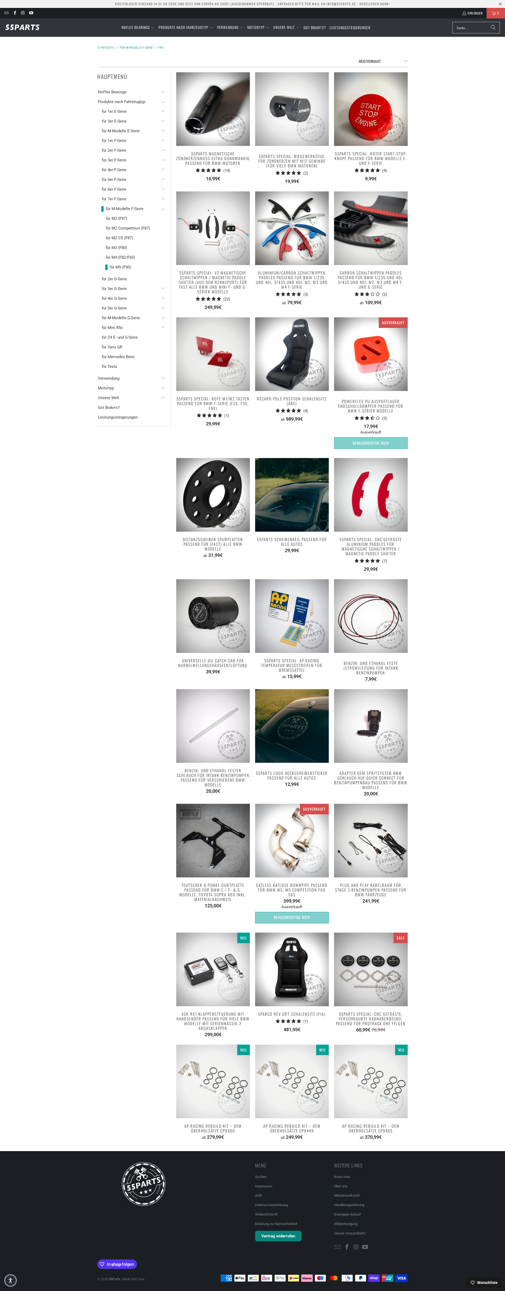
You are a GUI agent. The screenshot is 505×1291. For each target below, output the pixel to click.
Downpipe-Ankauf (347, 1214)
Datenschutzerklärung (271, 1205)
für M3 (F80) (116, 247)
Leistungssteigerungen (118, 417)
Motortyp (106, 388)
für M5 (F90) (120, 267)
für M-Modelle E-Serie (121, 131)
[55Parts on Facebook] (14, 13)
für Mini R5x (112, 327)
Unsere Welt (108, 397)
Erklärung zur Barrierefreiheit (276, 1224)
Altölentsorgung (345, 1224)
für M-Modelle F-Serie (124, 208)
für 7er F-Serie (114, 199)
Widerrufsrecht (266, 1214)
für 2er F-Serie (114, 150)
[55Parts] (22, 27)
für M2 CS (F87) (119, 238)
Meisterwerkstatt (347, 1195)
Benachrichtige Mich (371, 443)
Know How (342, 1177)
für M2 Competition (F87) (128, 228)
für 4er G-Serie (114, 298)
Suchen (260, 1177)
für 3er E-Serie (114, 121)
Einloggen (475, 13)
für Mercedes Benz (118, 356)
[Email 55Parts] (6, 13)
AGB (258, 1195)
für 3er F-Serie (114, 160)
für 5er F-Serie (114, 179)
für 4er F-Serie (114, 169)
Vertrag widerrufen (278, 1236)
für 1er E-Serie (114, 111)
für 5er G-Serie (114, 308)
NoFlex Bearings (112, 92)
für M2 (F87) (116, 218)
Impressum (263, 1186)
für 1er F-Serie (114, 140)
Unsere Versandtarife (350, 1233)
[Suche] (493, 27)
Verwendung (108, 378)
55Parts (114, 1279)
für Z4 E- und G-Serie (120, 337)
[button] (138, 27)
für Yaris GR (112, 347)
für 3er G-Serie (114, 288)
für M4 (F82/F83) (120, 257)
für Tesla (109, 366)
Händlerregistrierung (349, 1205)
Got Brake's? (109, 407)
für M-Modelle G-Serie (121, 318)
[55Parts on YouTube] (31, 13)
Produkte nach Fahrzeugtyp (121, 101)
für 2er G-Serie (114, 279)
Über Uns (340, 1186)
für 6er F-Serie (114, 189)
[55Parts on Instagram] (23, 13)
